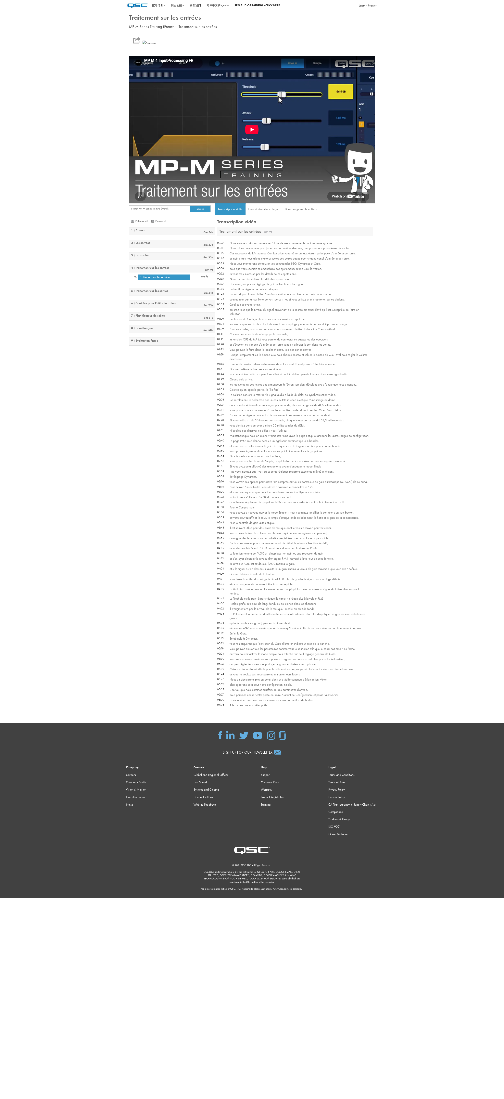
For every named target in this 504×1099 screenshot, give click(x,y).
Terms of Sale (336, 782)
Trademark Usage (339, 819)
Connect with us (203, 797)
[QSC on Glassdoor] (282, 735)
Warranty (266, 789)
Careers (131, 775)
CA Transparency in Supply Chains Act (351, 804)
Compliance (335, 812)
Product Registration (272, 797)
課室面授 (177, 5)
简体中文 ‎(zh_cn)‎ (217, 5)
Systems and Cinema (206, 789)
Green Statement (338, 834)
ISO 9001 (334, 826)
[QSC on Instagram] (271, 735)
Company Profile (136, 782)
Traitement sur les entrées (155, 277)
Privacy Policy (336, 789)
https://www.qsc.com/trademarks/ (284, 888)
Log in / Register (367, 5)
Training (266, 804)
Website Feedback (205, 804)
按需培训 (158, 5)
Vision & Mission (136, 789)
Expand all (161, 221)
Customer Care (270, 782)
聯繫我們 (195, 5)
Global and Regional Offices (211, 775)
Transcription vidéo (230, 209)
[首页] (137, 5)
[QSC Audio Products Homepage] (252, 850)
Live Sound (200, 782)
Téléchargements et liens (300, 209)
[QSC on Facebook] (220, 735)
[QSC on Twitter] (244, 735)
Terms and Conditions (341, 775)
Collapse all (141, 221)
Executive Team (135, 797)
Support (265, 775)
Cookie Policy (336, 797)
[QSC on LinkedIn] (230, 735)
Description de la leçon (263, 209)
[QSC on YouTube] (258, 735)
